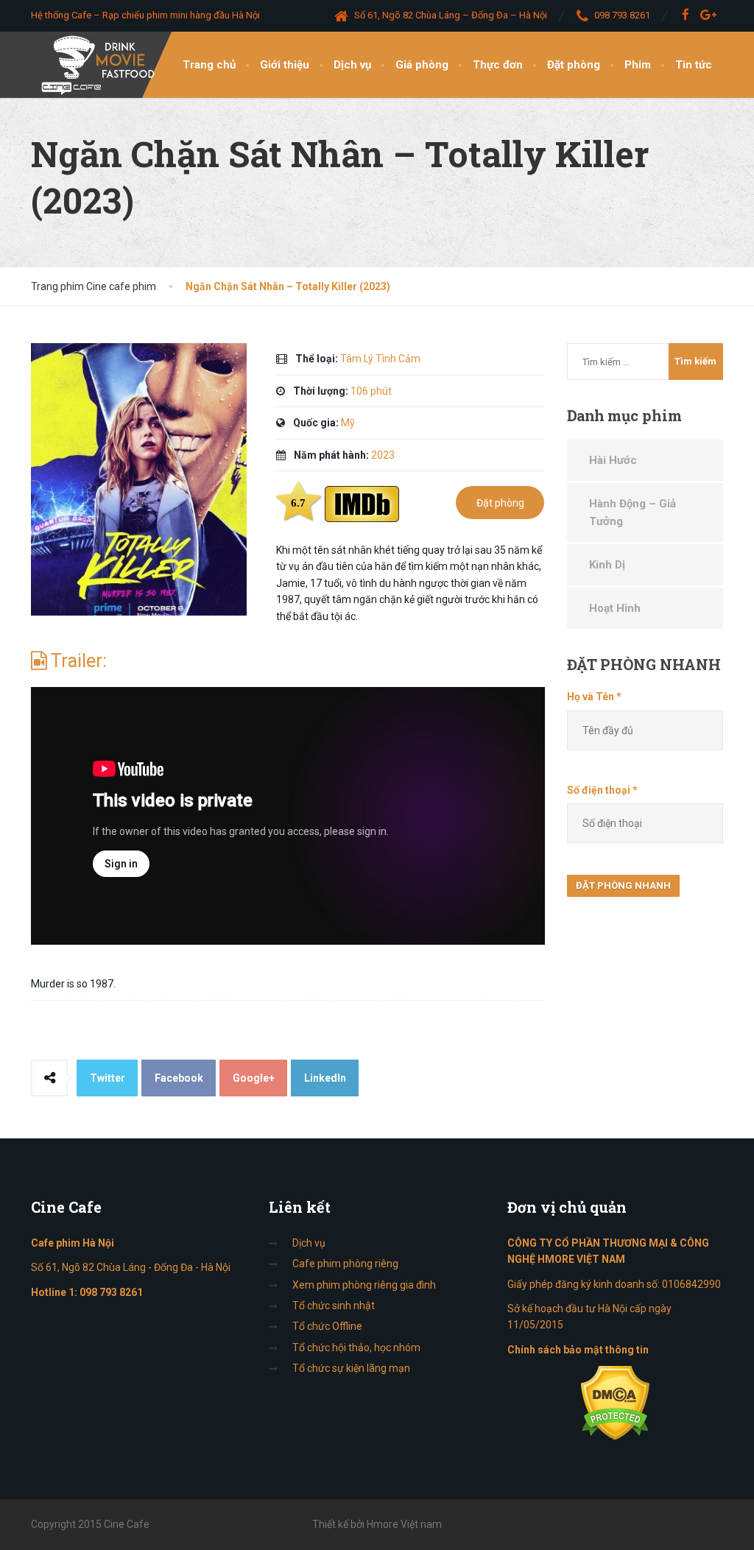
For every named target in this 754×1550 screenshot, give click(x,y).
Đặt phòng (573, 64)
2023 (383, 455)
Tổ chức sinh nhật (333, 1305)
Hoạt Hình (615, 608)
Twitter (107, 1078)
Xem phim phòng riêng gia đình (364, 1285)
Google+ (254, 1078)
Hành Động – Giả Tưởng (632, 512)
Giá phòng (421, 64)
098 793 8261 (111, 1292)
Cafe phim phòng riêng (345, 1263)
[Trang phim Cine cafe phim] (102, 65)
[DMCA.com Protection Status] (615, 1402)
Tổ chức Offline (327, 1326)
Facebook (179, 1078)
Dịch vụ (352, 64)
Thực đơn (498, 64)
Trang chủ (209, 64)
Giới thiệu (284, 64)
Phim (637, 64)
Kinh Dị (607, 564)
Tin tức (693, 64)
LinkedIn (325, 1078)
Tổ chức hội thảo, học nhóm (356, 1347)
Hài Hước (613, 460)
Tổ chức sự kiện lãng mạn (351, 1368)
